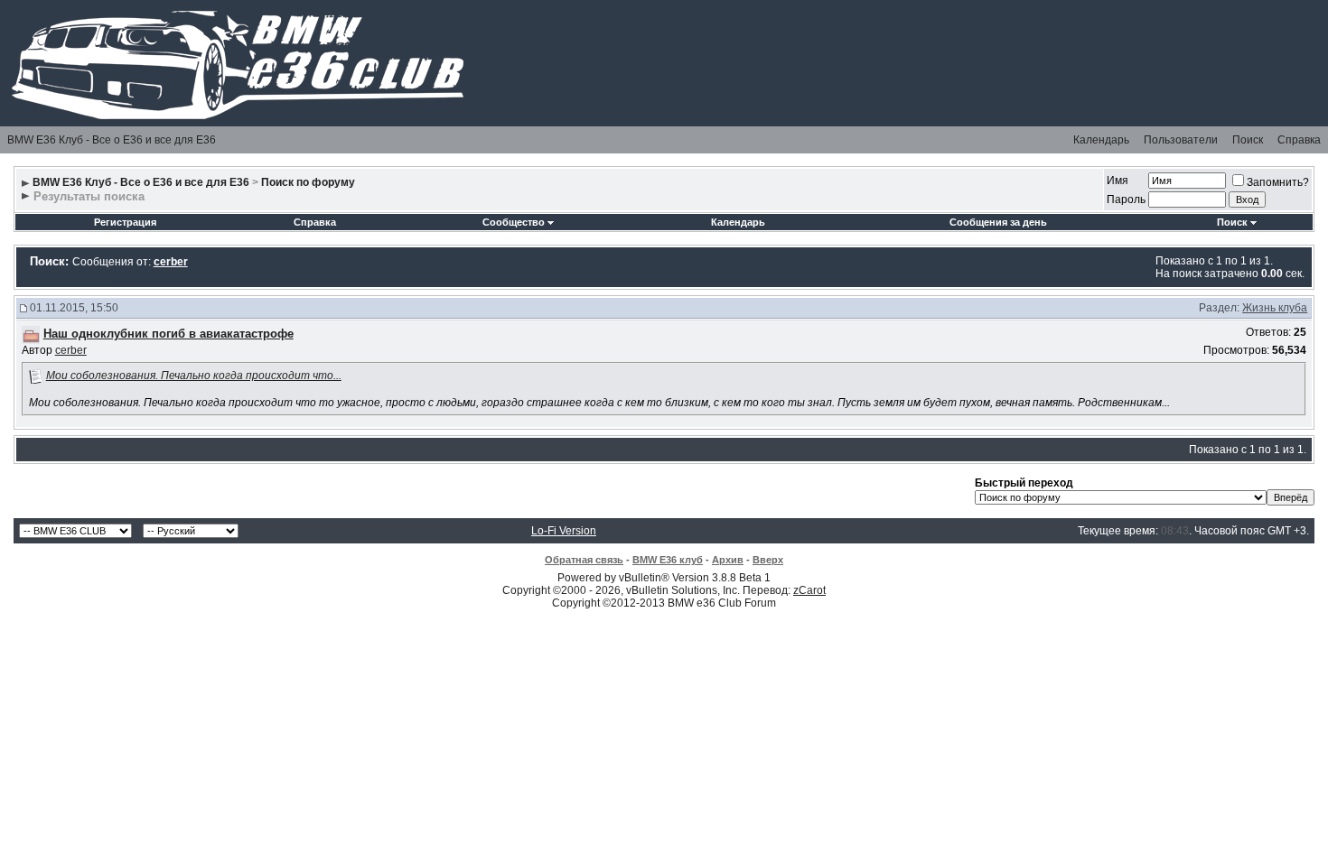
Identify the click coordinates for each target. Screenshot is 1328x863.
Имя (1117, 180)
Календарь (1101, 140)
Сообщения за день (998, 222)
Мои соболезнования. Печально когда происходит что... (193, 375)
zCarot (809, 590)
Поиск (1247, 140)
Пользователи (1181, 140)
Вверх (768, 559)
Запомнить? (1278, 182)
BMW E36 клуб (667, 559)
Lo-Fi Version (563, 530)
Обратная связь (584, 559)
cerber (71, 350)
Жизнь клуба (1274, 308)
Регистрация (125, 222)
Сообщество (513, 222)
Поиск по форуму (308, 182)
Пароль (1126, 199)
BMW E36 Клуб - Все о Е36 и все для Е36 (111, 140)
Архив (727, 559)
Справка (1299, 140)
